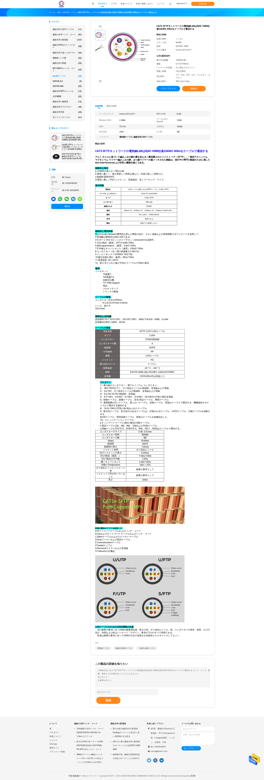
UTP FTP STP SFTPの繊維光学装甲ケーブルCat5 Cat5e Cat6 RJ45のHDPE (72, 156)
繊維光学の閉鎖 (67, 63)
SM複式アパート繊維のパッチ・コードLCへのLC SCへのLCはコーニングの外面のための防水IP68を (90, 758)
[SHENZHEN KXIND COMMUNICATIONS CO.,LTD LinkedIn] (161, 760)
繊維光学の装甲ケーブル (67, 29)
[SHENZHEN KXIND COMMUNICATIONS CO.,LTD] (62, 4)
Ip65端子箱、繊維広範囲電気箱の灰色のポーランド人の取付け (126, 756)
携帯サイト (54, 748)
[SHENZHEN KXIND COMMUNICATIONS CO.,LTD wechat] (66, 199)
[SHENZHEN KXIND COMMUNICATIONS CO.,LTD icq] (80, 199)
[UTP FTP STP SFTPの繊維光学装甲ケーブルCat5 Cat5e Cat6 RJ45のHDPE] (56, 156)
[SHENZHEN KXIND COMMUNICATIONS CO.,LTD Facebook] (155, 760)
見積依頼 (203, 4)
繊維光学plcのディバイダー (67, 46)
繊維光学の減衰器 (67, 101)
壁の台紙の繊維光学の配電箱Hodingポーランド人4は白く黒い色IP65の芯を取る (126, 732)
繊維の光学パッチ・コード (67, 34)
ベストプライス (168, 88)
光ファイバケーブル (67, 117)
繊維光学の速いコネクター (67, 53)
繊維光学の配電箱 (67, 40)
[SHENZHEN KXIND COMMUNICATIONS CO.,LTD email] (53, 199)
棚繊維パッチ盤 (67, 58)
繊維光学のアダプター (67, 107)
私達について (55, 736)
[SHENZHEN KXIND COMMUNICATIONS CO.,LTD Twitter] (149, 760)
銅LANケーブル (67, 76)
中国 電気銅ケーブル (77, 776)
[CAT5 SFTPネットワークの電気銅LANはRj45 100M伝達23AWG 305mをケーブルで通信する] (56, 138)
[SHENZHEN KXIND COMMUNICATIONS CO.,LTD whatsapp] (60, 199)
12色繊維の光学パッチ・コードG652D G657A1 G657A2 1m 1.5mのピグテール (90, 732)
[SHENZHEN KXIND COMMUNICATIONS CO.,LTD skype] (73, 199)
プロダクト (54, 732)
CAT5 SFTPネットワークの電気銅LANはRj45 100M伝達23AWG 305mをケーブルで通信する (72, 137)
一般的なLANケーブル (146, 648)
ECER (193, 776)
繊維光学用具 (67, 112)
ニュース (53, 740)
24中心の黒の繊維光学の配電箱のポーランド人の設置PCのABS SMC (126, 745)
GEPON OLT (67, 81)
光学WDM (67, 96)
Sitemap (53, 744)
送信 (108, 700)
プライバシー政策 (57, 752)
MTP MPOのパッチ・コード (67, 69)
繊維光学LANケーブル (124, 648)
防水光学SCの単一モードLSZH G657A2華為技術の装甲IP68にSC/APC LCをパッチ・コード (89, 745)
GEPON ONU (67, 86)
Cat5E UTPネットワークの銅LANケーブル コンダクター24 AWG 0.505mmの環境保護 (72, 147)
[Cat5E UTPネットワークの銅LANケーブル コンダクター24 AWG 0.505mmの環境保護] (56, 147)
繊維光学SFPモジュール (67, 91)
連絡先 (67, 206)
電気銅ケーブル (103, 648)
